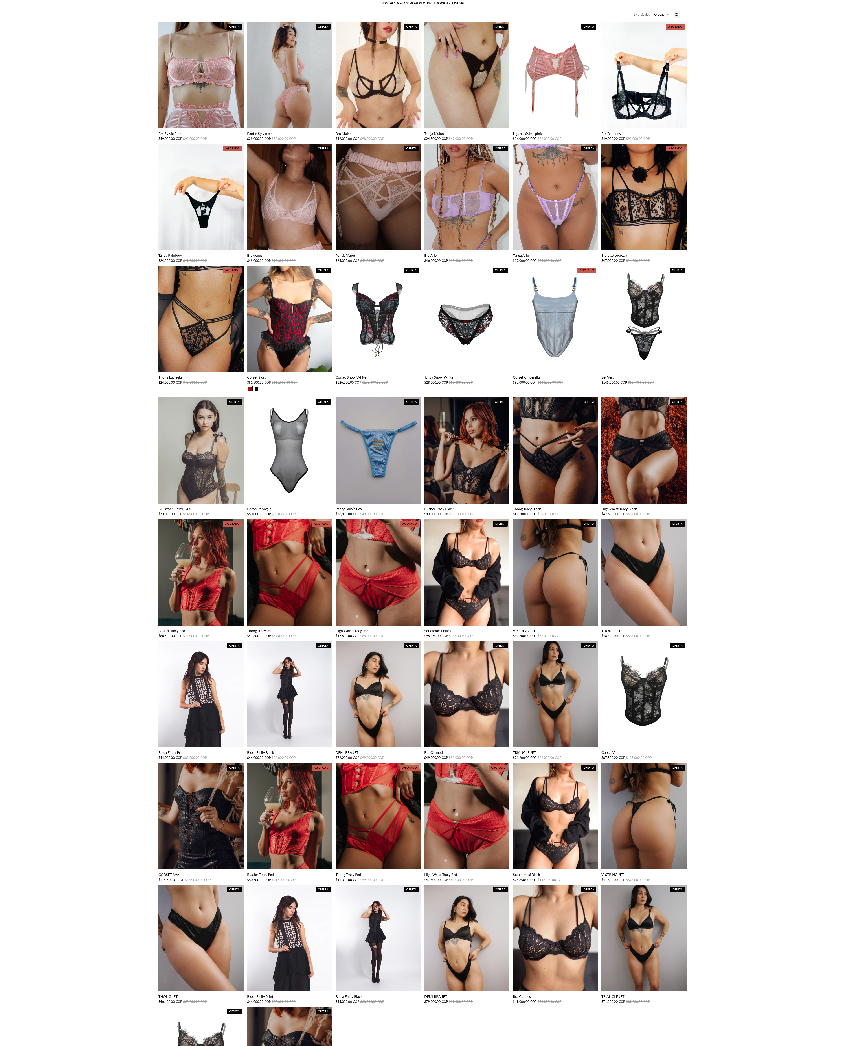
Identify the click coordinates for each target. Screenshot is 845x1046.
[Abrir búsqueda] (812, 20)
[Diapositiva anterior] (165, 75)
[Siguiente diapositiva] (237, 75)
